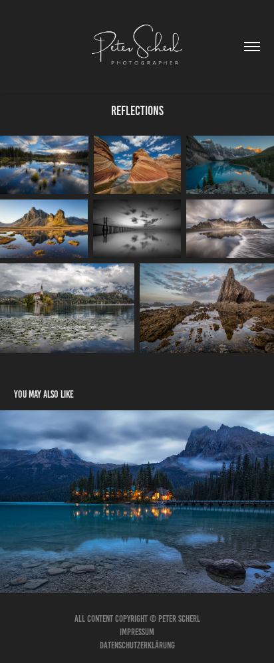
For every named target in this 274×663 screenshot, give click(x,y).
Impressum (137, 632)
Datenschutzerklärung (137, 645)
